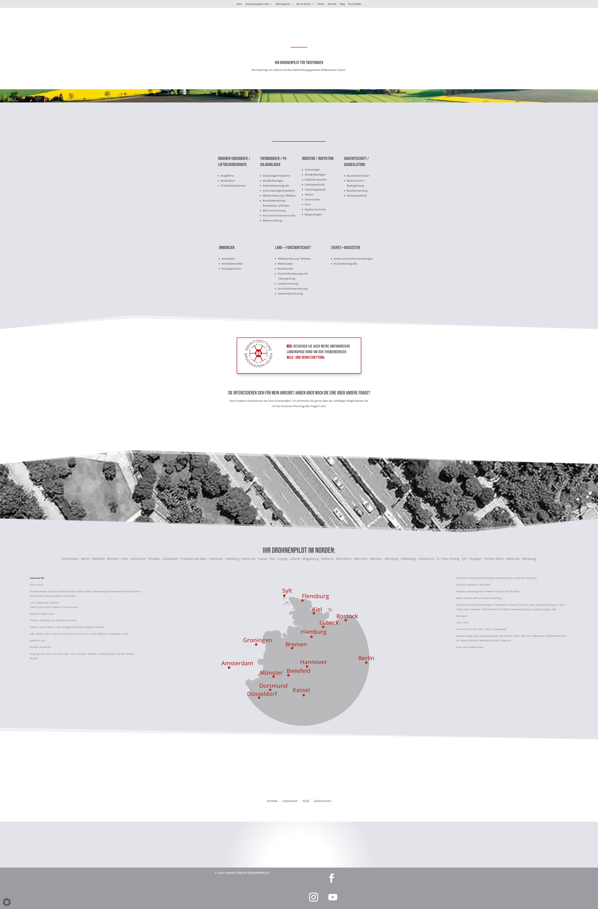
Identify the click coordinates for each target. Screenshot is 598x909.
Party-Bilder (354, 4)
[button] (7, 902)
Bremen (113, 559)
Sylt (464, 559)
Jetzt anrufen (257, 426)
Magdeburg (311, 559)
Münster (376, 559)
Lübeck (295, 559)
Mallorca (327, 559)
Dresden (154, 559)
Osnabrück (426, 559)
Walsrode (513, 559)
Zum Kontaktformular (341, 426)
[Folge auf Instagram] (314, 897)
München (361, 559)
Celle (124, 559)
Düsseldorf (170, 559)
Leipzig (282, 559)
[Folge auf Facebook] (331, 878)
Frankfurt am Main (194, 559)
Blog (342, 4)
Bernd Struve (304, 4)
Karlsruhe (249, 559)
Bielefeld (98, 559)
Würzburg (529, 559)
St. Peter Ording (448, 559)
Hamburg (232, 559)
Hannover (216, 559)
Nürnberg (392, 559)
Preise (321, 4)
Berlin (85, 559)
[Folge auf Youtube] (333, 897)
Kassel (262, 559)
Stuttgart (475, 559)
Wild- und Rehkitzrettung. (306, 357)
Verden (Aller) (493, 559)
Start (239, 4)
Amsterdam (70, 559)
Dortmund (138, 559)
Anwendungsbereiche (257, 4)
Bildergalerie (283, 4)
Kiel (272, 559)
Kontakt (332, 4)
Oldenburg (408, 559)
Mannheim (344, 559)
